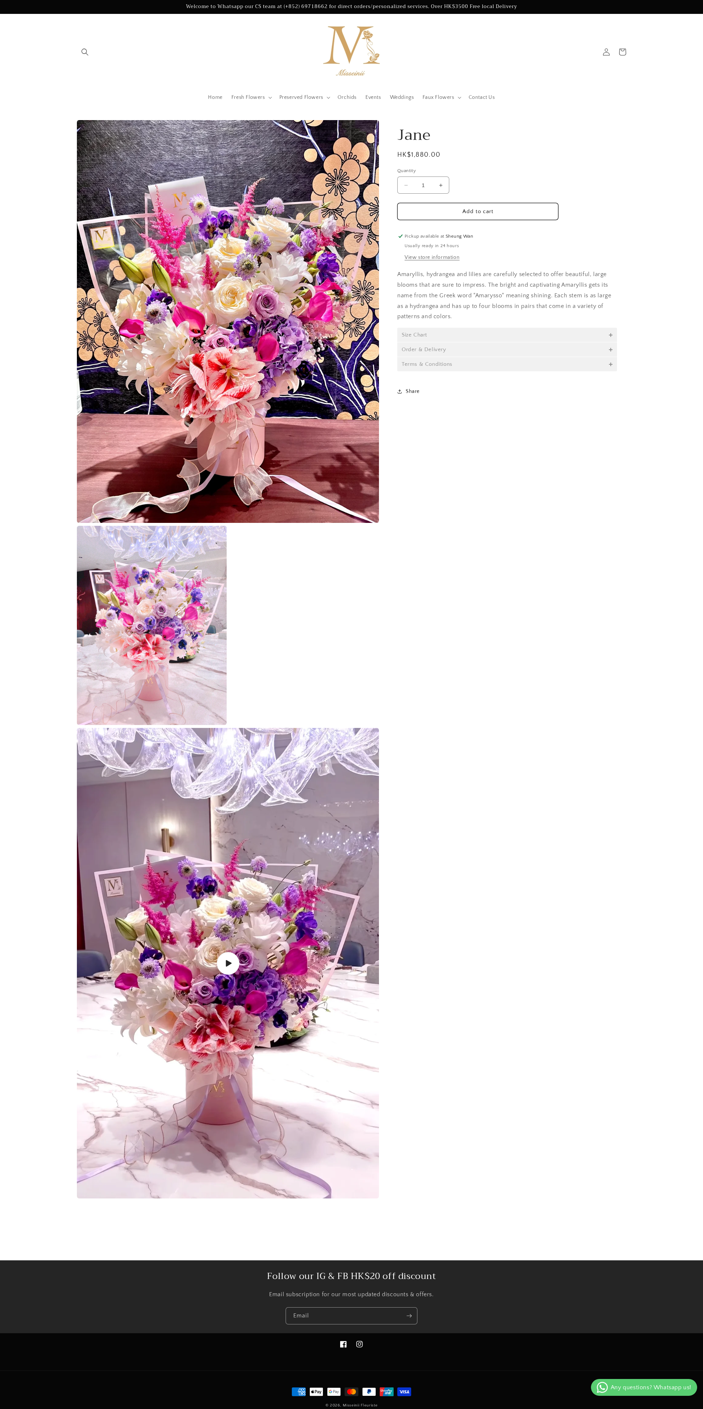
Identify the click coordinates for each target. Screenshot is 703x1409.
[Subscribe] (409, 1315)
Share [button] (413, 391)
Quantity (406, 170)
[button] (85, 52)
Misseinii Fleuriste (360, 1405)
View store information (432, 257)
